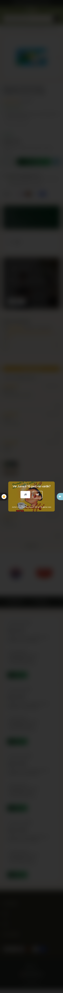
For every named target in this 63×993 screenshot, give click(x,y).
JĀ (25, 494)
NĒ (37, 494)
